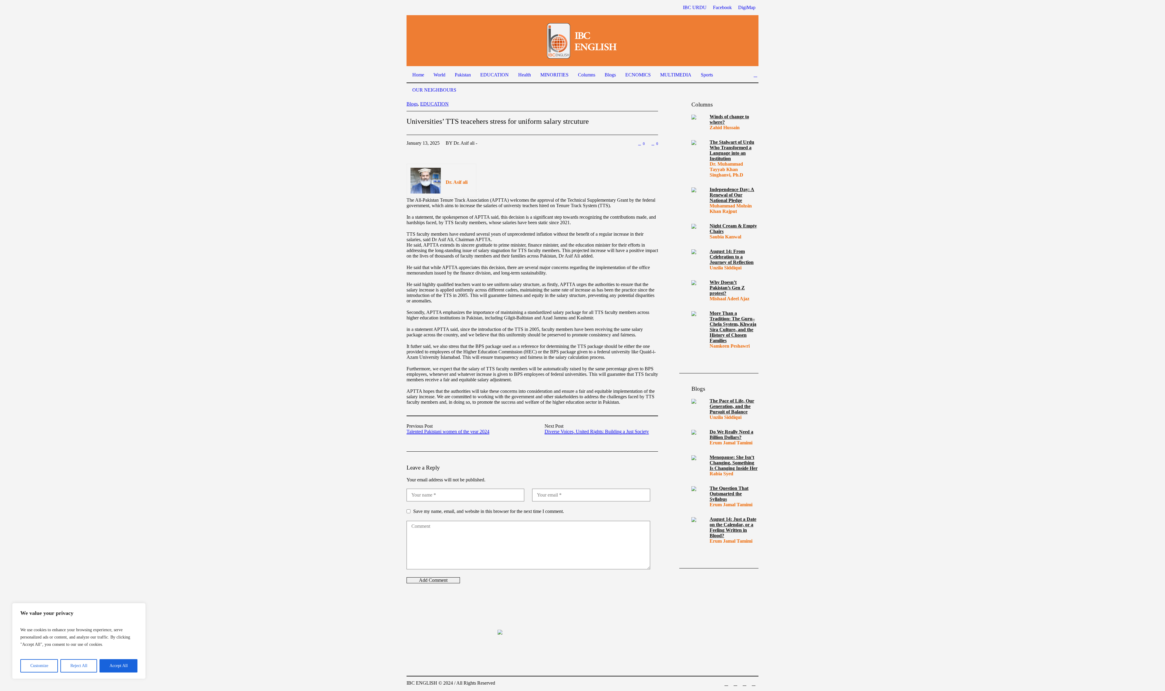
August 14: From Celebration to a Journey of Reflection (732, 257)
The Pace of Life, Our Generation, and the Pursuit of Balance (732, 406)
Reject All (78, 665)
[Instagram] (744, 683)
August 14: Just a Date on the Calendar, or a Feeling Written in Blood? (733, 527)
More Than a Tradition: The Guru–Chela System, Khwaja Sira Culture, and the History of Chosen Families (733, 327)
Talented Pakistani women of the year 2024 (448, 431)
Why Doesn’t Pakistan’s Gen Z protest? (727, 288)
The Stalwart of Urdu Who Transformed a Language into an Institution (732, 150)
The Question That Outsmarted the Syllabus (729, 494)
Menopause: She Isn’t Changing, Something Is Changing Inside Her (734, 463)
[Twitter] (753, 683)
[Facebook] (726, 683)
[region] (79, 641)
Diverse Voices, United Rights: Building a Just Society (597, 431)
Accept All (119, 665)
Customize (39, 665)
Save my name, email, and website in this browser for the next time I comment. (488, 511)
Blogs (412, 103)
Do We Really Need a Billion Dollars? (731, 434)
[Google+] (735, 683)
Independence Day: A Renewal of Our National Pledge (732, 195)
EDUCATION (434, 103)
